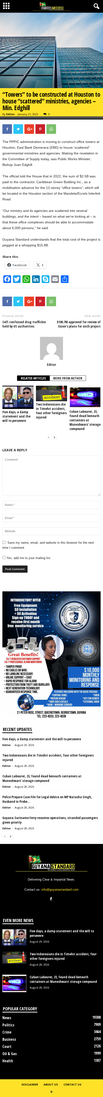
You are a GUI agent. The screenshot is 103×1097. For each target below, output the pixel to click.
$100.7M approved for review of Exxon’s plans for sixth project (79, 324)
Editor (10, 114)
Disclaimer (30, 1084)
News (6, 1017)
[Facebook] (51, 899)
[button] (95, 6)
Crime (6, 1032)
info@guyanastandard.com (60, 889)
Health (7, 1060)
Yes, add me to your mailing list (28, 558)
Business (9, 1039)
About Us (51, 1084)
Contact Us (72, 1084)
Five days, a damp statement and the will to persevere (16, 416)
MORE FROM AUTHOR (67, 378)
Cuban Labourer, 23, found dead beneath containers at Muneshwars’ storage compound (85, 420)
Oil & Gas (9, 1053)
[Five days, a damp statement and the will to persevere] (18, 397)
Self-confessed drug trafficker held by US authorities (24, 324)
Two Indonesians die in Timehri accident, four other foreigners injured (51, 410)
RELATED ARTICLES (33, 378)
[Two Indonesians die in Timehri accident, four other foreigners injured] (51, 393)
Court (6, 1046)
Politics (8, 1025)
